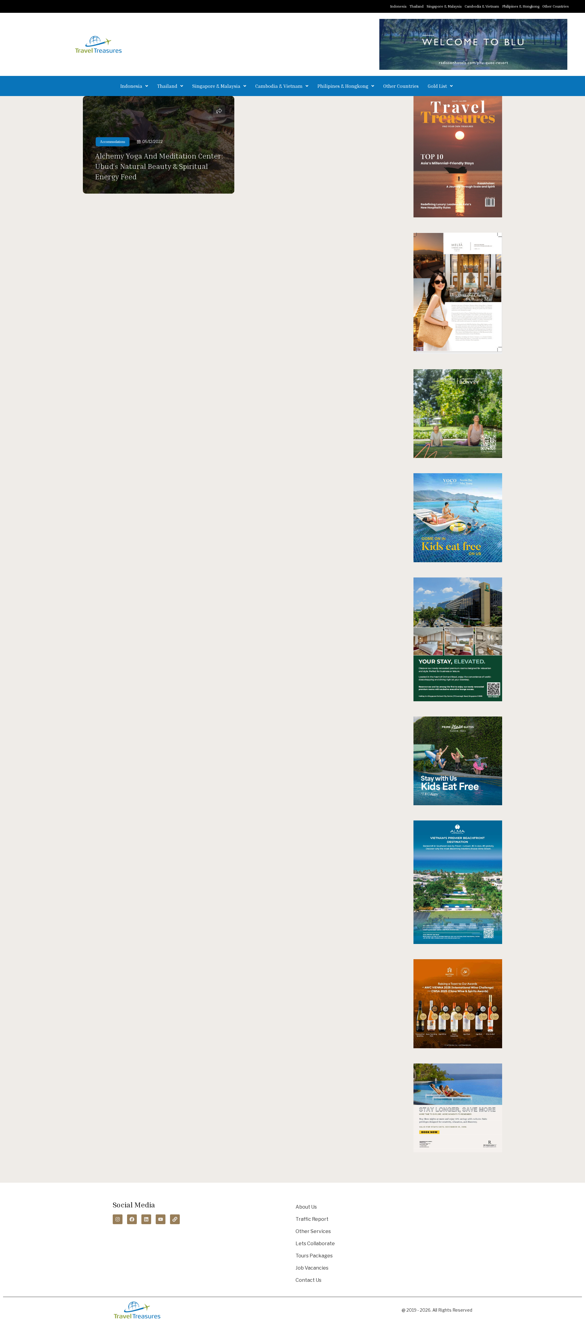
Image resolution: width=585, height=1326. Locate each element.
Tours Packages (314, 1256)
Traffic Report (312, 1219)
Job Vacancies (312, 1268)
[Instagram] (117, 1219)
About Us (306, 1207)
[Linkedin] (146, 1219)
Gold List (437, 86)
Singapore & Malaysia (444, 6)
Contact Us (308, 1280)
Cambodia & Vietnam (482, 6)
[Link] (175, 1219)
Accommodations (112, 142)
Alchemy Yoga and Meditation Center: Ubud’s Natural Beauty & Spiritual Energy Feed (159, 166)
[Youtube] (160, 1219)
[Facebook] (132, 1219)
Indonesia (398, 6)
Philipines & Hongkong (520, 6)
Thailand (417, 6)
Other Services (313, 1231)
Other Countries (555, 6)
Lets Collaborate (315, 1243)
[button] (134, 86)
